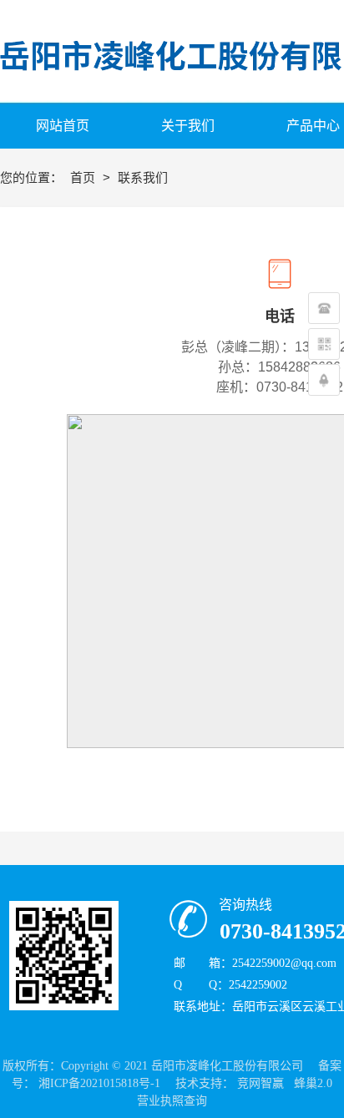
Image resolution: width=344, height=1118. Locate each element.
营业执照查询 (172, 1101)
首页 (84, 177)
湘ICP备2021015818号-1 (99, 1083)
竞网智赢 (260, 1083)
